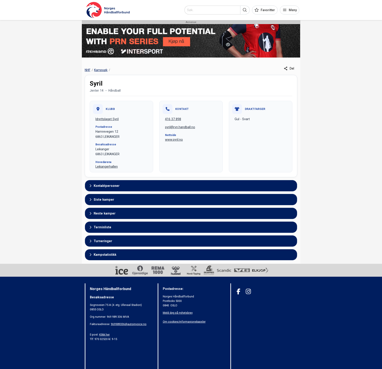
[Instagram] (248, 291)
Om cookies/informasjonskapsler (184, 321)
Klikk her (104, 334)
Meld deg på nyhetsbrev (178, 312)
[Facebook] (238, 291)
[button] (245, 10)
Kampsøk (100, 70)
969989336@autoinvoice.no (129, 324)
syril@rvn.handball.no (180, 127)
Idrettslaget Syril (107, 119)
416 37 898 (173, 119)
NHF (87, 70)
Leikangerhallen (106, 166)
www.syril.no (174, 139)
